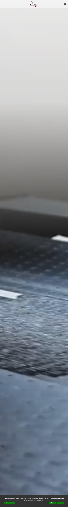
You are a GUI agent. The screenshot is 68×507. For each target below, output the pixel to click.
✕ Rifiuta (52, 503)
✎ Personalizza (9, 503)
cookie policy (39, 500)
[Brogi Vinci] (33, 4)
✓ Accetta (60, 503)
